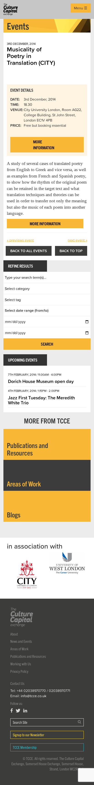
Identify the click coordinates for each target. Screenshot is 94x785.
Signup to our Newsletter (28, 734)
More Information (43, 144)
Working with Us (20, 663)
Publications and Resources (28, 656)
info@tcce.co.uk (33, 695)
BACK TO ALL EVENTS (28, 250)
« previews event (20, 240)
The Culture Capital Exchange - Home (10, 9)
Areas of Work (19, 648)
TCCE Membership (25, 747)
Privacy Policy (19, 671)
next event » (77, 240)
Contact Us (17, 683)
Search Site (20, 722)
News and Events (21, 641)
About (14, 634)
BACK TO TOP (71, 250)
